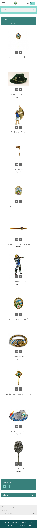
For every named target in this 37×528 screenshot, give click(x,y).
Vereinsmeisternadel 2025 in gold (18, 394)
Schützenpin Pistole (18, 94)
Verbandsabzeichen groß (18, 319)
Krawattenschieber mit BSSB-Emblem (19, 244)
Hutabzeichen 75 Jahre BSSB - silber (18, 469)
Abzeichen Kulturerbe (18, 431)
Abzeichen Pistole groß (18, 169)
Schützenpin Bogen (18, 132)
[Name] (34, 10)
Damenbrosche (18, 356)
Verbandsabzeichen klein (18, 57)
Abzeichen (7, 495)
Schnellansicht (20, 52)
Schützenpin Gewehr (18, 282)
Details (16, 52)
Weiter (12, 486)
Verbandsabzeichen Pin (18, 207)
